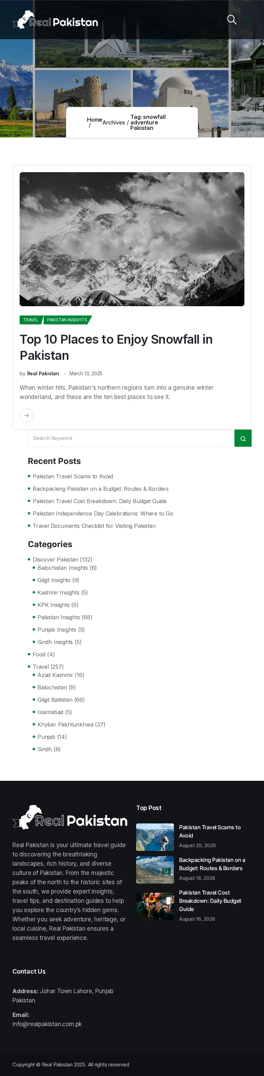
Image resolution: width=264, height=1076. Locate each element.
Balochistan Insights (62, 567)
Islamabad (50, 712)
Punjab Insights (56, 629)
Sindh (44, 749)
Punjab (46, 736)
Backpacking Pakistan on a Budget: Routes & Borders (101, 488)
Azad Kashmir (55, 675)
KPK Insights (53, 604)
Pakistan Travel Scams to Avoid (73, 476)
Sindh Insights (55, 642)
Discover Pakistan (55, 559)
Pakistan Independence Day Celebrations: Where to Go (103, 513)
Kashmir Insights (58, 592)
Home (94, 119)
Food (39, 654)
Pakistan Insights (67, 319)
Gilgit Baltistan (55, 699)
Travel (30, 319)
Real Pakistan (43, 373)
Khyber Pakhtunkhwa (65, 724)
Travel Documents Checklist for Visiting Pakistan (94, 525)
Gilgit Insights (53, 580)
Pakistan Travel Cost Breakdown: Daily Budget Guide (100, 501)
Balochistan (52, 687)
